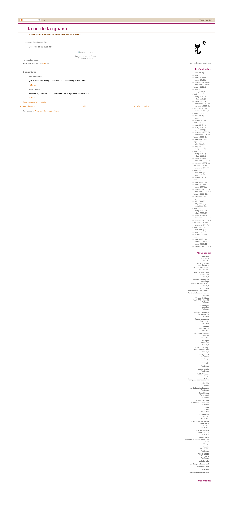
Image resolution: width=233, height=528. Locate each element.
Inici (84, 106)
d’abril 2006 (196, 208)
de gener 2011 (198, 101)
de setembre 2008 (199, 139)
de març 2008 (197, 154)
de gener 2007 (198, 187)
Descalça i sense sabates (198, 379)
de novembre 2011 (199, 85)
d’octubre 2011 (198, 87)
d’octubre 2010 (198, 108)
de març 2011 (197, 97)
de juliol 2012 (197, 73)
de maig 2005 (197, 234)
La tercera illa (203, 314)
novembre (205, 307)
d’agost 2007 (197, 170)
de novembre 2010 (199, 106)
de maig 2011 (197, 92)
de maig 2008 (197, 149)
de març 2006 (197, 211)
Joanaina (205, 469)
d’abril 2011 (196, 94)
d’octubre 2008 (198, 137)
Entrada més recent (27, 106)
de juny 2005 (197, 232)
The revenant (204, 274)
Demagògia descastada (200, 402)
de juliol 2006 (197, 201)
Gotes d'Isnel (203, 438)
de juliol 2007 (197, 173)
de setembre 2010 (199, 111)
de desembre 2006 (199, 189)
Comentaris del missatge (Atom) (46, 111)
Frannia (206, 447)
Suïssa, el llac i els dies (200, 283)
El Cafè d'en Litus (201, 273)
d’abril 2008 (196, 151)
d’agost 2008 (197, 142)
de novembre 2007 (199, 163)
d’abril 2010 (196, 123)
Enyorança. (204, 321)
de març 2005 (197, 239)
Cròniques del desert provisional (200, 422)
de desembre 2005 (199, 218)
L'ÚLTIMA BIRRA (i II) (200, 300)
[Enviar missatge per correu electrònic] (47, 63)
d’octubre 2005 (198, 222)
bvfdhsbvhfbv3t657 (201, 350)
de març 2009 (197, 127)
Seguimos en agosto (201, 267)
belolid (206, 326)
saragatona (204, 305)
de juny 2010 (197, 118)
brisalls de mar (203, 467)
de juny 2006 (197, 204)
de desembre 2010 (199, 104)
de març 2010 (197, 125)
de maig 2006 (197, 206)
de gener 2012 (198, 80)
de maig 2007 (197, 177)
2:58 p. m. (32, 98)
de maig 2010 (197, 120)
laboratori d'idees (201, 333)
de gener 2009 (198, 130)
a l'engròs (205, 258)
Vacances (205, 335)
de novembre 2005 (199, 220)
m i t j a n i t (204, 355)
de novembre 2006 (199, 192)
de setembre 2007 (199, 168)
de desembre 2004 (199, 246)
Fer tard (206, 409)
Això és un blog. (202, 348)
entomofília (204, 414)
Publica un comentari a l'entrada (34, 102)
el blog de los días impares (198, 388)
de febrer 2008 (198, 156)
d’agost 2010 (197, 113)
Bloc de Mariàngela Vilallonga (201, 281)
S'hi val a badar (202, 430)
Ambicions (205, 456)
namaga (205, 362)
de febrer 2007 (198, 184)
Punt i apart (204, 395)
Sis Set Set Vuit (202, 400)
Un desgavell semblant (199, 464)
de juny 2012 (197, 75)
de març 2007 (197, 182)
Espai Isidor (204, 393)
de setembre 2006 (199, 196)
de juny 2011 (197, 89)
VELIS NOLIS (203, 454)
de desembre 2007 (199, 161)
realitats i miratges (201, 312)
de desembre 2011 (199, 82)
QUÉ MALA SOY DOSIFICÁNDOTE (202, 264)
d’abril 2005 (196, 237)
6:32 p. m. (32, 85)
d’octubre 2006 (198, 194)
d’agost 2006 (197, 199)
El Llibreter (204, 407)
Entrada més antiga (141, 106)
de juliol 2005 (197, 230)
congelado (205, 342)
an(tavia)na (204, 256)
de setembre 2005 (199, 225)
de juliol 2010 (197, 115)
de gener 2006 (198, 215)
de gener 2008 (198, 158)
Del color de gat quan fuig (41, 47)
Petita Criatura (203, 374)
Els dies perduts (203, 432)
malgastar (205, 357)
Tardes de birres (202, 298)
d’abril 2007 (196, 180)
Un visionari (204, 416)
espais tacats (203, 369)
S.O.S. (206, 364)
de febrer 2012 (198, 77)
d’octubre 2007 (198, 166)
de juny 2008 (197, 146)
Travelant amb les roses (199, 472)
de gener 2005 (198, 244)
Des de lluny (204, 328)
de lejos (205, 341)
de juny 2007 (197, 175)
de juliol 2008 (197, 144)
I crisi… (206, 425)
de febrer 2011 (198, 99)
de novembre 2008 (199, 135)
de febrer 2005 (198, 242)
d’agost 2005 (197, 227)
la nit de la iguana (47, 28)
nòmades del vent (201, 319)
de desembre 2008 (199, 132)
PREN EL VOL (203, 449)
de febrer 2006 (198, 213)
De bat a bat (204, 289)
